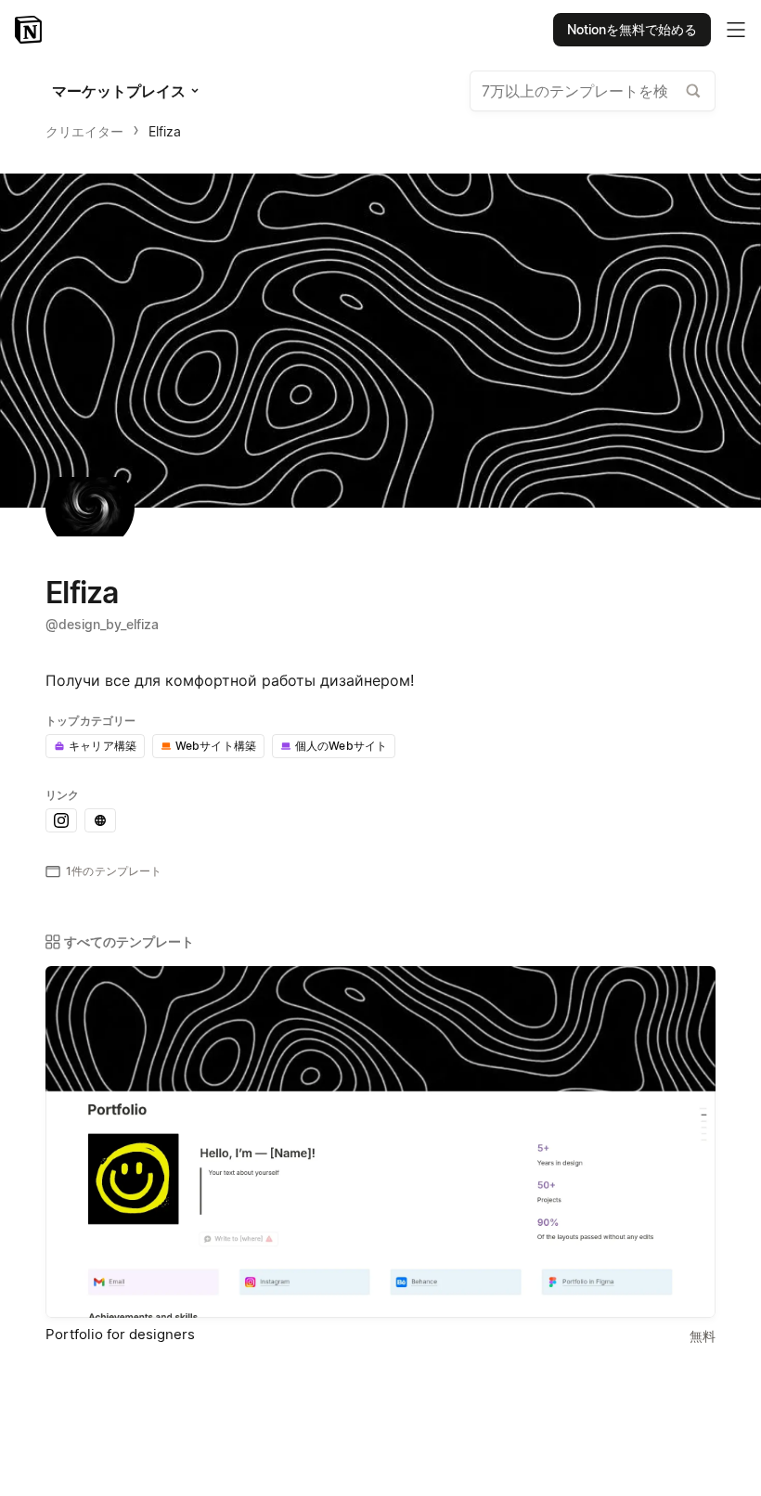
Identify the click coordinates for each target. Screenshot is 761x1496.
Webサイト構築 (215, 746)
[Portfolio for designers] (380, 1142)
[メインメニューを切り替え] (736, 29)
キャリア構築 (102, 746)
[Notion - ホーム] (30, 29)
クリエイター (84, 131)
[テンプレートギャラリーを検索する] (693, 91)
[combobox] (593, 91)
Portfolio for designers (120, 1334)
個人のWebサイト (341, 746)
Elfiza (164, 131)
